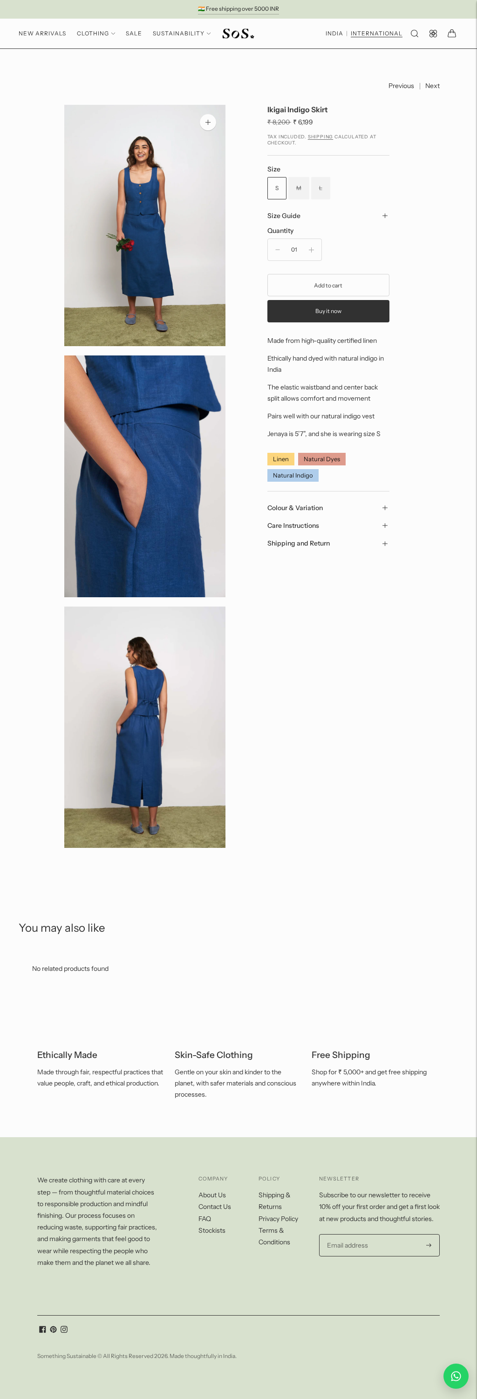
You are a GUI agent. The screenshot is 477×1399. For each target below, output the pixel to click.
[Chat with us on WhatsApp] (456, 1376)
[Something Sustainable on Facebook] (42, 1330)
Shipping (320, 137)
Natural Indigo (293, 475)
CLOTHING (93, 33)
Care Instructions (293, 525)
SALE (134, 33)
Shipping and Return (298, 543)
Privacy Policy (278, 1219)
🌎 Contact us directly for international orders (238, 10)
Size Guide (283, 216)
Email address (346, 1234)
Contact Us (214, 1206)
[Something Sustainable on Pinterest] (53, 1330)
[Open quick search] (414, 33)
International (376, 33)
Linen (281, 459)
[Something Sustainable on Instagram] (64, 1330)
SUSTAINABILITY (178, 33)
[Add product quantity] (311, 249)
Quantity (280, 230)
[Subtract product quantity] (277, 249)
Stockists (211, 1230)
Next (432, 86)
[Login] (433, 33)
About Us (212, 1195)
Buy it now (328, 310)
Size (273, 169)
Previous (401, 86)
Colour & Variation (295, 508)
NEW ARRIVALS (42, 33)
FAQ (204, 1219)
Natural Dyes (322, 459)
